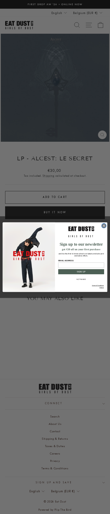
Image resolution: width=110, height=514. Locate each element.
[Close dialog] (104, 225)
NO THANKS (81, 279)
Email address (66, 260)
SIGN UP (81, 271)
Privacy (102, 287)
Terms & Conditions (98, 285)
